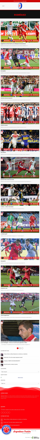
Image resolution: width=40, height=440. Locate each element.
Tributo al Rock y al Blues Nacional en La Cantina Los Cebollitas (15, 354)
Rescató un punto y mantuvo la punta (11, 364)
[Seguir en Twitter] (5, 412)
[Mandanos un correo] (7, 412)
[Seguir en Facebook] (2, 412)
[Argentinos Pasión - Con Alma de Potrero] (20, 6)
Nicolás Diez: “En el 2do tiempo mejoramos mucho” (13, 357)
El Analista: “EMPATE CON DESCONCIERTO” (12, 360)
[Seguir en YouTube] (9, 412)
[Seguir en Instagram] (3, 412)
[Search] (38, 6)
